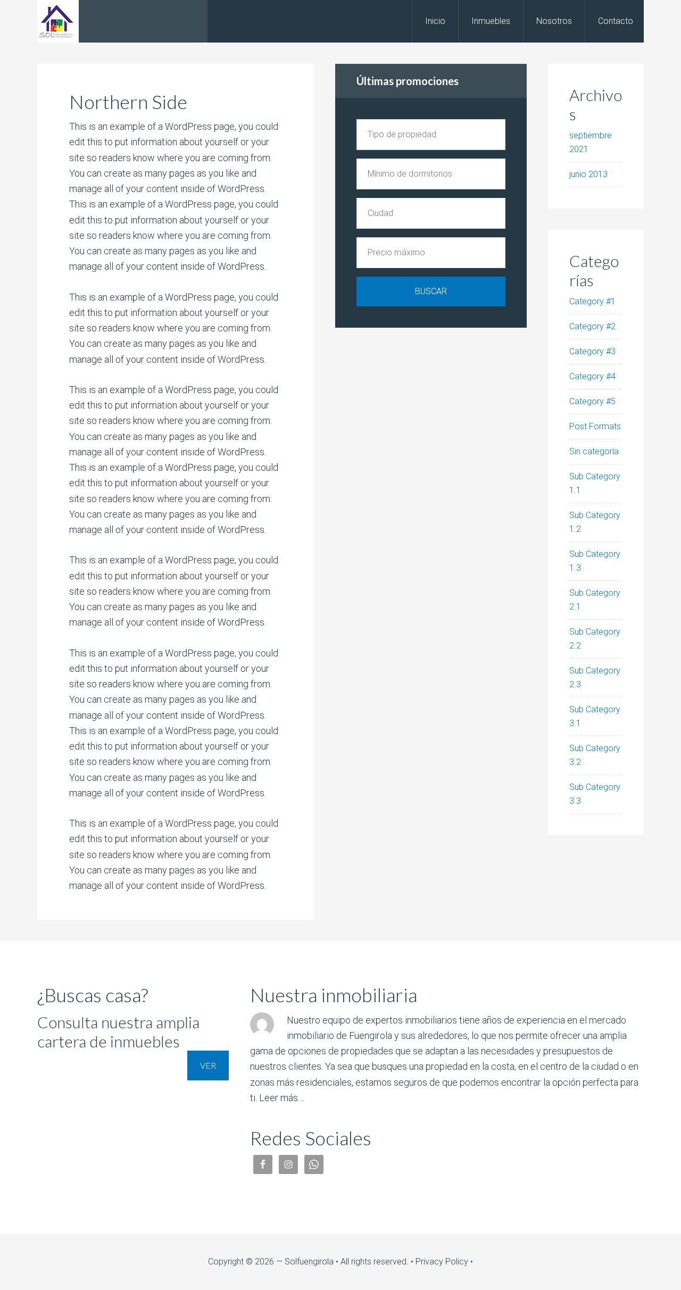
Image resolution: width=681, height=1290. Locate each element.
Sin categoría (594, 451)
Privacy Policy (442, 1261)
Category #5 (592, 401)
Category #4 (592, 376)
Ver (208, 1065)
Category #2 (592, 326)
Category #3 (592, 351)
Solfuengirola (122, 21)
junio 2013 (588, 174)
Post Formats (595, 426)
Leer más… (281, 1097)
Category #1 (592, 301)
